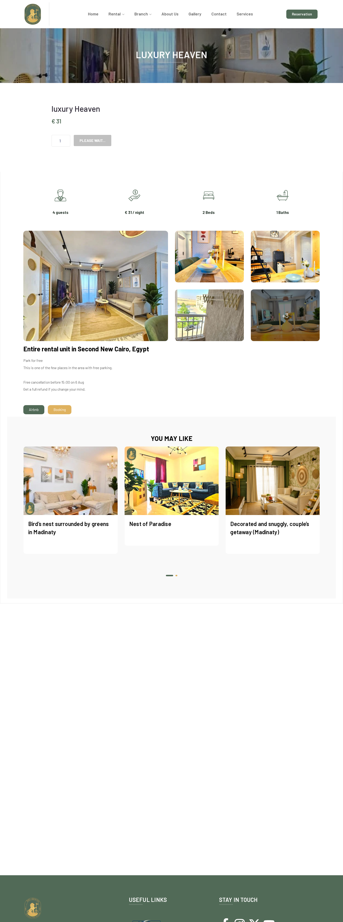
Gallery (195, 13)
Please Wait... (92, 140)
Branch (141, 13)
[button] (167, 575)
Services (245, 13)
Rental (114, 13)
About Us (169, 13)
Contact (219, 13)
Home (93, 13)
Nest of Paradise (49, 523)
